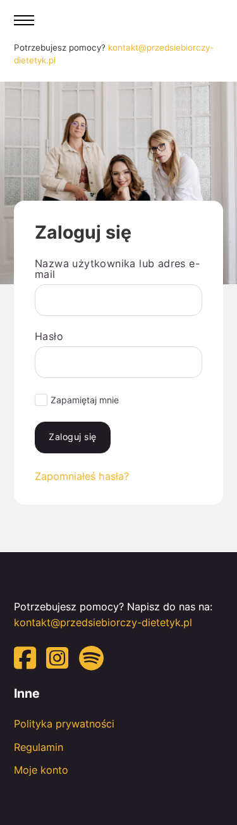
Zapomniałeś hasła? (82, 476)
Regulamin (38, 747)
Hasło (49, 336)
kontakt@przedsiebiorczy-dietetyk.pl (103, 622)
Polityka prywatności (64, 723)
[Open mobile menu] (24, 20)
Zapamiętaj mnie (85, 399)
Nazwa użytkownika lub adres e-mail (117, 268)
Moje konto (41, 770)
